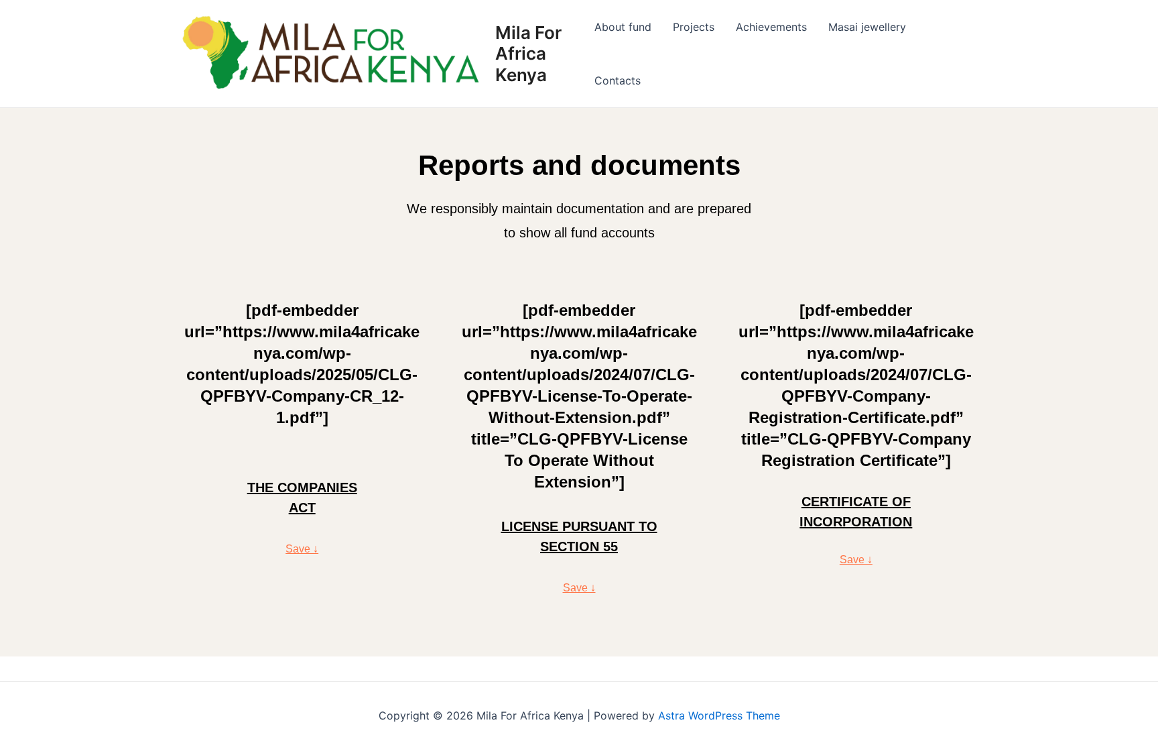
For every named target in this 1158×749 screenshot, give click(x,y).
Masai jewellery (867, 27)
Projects (693, 27)
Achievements (771, 27)
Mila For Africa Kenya (528, 53)
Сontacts (617, 80)
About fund (622, 27)
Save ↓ (301, 549)
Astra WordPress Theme (719, 715)
